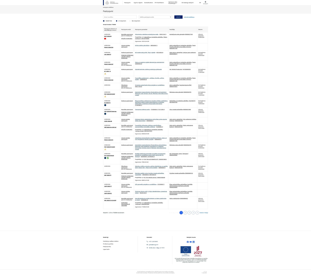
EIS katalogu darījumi (188, 2)
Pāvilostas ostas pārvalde (176, 92)
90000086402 (183, 198)
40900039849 (173, 187)
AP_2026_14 (107, 71)
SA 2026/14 (107, 103)
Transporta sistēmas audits (142, 109)
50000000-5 (162, 167)
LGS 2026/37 (107, 54)
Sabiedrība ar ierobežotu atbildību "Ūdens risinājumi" (151, 37)
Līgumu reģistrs (138, 2)
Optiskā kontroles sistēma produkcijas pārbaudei (148, 69)
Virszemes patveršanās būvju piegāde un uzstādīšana (149, 85)
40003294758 (178, 127)
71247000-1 (138, 105)
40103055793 (173, 102)
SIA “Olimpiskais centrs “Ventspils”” (179, 153)
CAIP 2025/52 (108, 193)
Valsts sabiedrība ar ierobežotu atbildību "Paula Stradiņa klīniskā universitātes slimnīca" (183, 46)
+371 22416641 (153, 241)
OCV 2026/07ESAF (109, 155)
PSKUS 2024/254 (108, 47)
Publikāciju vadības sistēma (110, 241)
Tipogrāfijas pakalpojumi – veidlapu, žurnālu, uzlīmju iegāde (149, 78)
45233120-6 (143, 193)
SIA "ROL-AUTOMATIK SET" (151, 159)
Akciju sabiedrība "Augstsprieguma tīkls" (181, 85)
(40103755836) (145, 38)
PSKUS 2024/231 (108, 140)
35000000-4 (144, 200)
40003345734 (178, 120)
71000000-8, (154, 109)
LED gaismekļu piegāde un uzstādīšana (145, 184)
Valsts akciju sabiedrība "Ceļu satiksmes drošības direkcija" (183, 119)
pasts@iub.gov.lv (153, 244)
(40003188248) (161, 177)
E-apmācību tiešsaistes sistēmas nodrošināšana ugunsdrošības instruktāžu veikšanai (148, 126)
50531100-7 (163, 34)
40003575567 (173, 86)
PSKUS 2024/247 (108, 64)
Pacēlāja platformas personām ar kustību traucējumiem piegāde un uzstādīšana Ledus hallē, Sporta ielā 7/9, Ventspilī (150, 155)
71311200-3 (161, 109)
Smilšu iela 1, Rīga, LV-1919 (156, 248)
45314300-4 (160, 52)
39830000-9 (158, 139)
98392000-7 (154, 45)
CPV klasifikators (159, 2)
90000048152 (189, 173)
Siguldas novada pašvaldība (177, 173)
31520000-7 (161, 184)
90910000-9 (153, 174)
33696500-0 (138, 64)
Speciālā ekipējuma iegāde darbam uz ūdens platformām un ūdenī (150, 199)
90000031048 (186, 109)
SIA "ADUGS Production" (176, 69)
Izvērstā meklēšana (189, 17)
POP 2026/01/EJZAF (109, 147)
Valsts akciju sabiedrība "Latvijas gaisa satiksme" (183, 52)
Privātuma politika (108, 244)
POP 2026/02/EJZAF (109, 94)
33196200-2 (151, 156)
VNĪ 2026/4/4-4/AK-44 (110, 127)
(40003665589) (145, 204)
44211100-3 (138, 86)
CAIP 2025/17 (108, 186)
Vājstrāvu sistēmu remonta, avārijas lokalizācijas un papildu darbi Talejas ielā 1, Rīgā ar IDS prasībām (151, 166)
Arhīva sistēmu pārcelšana (142, 45)
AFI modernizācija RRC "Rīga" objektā (145, 52)
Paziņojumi (127, 2)
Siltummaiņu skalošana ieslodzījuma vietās (146, 34)
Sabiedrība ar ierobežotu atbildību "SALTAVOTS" (183, 101)
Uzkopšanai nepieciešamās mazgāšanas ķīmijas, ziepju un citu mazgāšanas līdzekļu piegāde (151, 138)
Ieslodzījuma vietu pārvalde (177, 34)
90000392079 (187, 92)
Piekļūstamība (107, 246)
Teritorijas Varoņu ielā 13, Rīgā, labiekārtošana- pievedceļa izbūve (151, 192)
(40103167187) (148, 131)
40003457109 (173, 48)
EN (200, 2)
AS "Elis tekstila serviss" (150, 177)
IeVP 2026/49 (107, 36)
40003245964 (173, 155)
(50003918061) (163, 159)
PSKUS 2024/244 (108, 80)
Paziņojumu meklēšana (108, 7)
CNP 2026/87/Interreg (110, 111)
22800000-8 (143, 79)
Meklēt (178, 17)
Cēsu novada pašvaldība (176, 109)
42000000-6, (144, 156)
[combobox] (155, 17)
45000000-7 (150, 120)
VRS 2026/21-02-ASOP (110, 200)
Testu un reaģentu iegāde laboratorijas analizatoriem (149, 62)
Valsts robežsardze (175, 198)
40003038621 (173, 54)
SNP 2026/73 (107, 175)
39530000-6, (146, 174)
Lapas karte (106, 249)
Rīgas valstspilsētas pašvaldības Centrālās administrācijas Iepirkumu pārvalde (181, 185)
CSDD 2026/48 (108, 121)
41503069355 (186, 69)
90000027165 (188, 34)
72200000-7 (159, 127)
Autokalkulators (148, 2)
